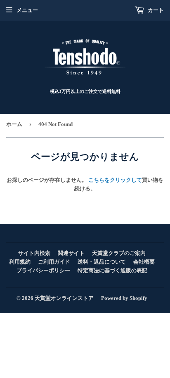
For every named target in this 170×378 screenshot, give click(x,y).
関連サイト (71, 253)
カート (155, 10)
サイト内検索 (34, 253)
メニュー (27, 10)
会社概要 (144, 262)
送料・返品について (102, 262)
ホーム (14, 124)
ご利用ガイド (54, 262)
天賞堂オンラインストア (64, 298)
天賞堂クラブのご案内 (119, 253)
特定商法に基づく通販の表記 (112, 270)
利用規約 (20, 262)
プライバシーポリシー (43, 270)
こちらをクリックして (115, 180)
